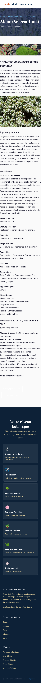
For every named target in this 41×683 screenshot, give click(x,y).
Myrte (5, 638)
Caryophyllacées (29, 16)
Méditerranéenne (18, 4)
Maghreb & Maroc (9, 668)
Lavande (6, 626)
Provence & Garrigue (11, 652)
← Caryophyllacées (11, 389)
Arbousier (6, 634)
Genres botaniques (14, 16)
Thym (5, 630)
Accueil (2, 16)
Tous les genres (11, 395)
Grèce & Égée (8, 664)
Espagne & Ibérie (9, 660)
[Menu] (36, 4)
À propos (32, 679)
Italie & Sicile (7, 656)
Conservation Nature (24, 607)
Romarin (6, 622)
